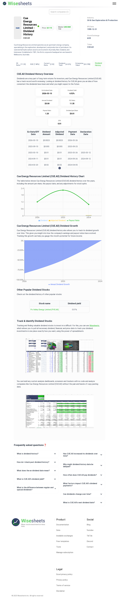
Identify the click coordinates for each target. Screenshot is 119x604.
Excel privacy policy (64, 574)
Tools (58, 547)
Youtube (90, 530)
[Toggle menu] (114, 3)
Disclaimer (60, 591)
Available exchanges (64, 536)
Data (58, 530)
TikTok (89, 536)
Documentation (62, 525)
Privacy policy (62, 580)
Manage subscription (64, 552)
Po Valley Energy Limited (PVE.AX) (44, 309)
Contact (90, 547)
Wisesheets (94, 325)
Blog (88, 525)
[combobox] (59, 11)
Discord (90, 541)
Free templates (62, 541)
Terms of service (63, 585)
